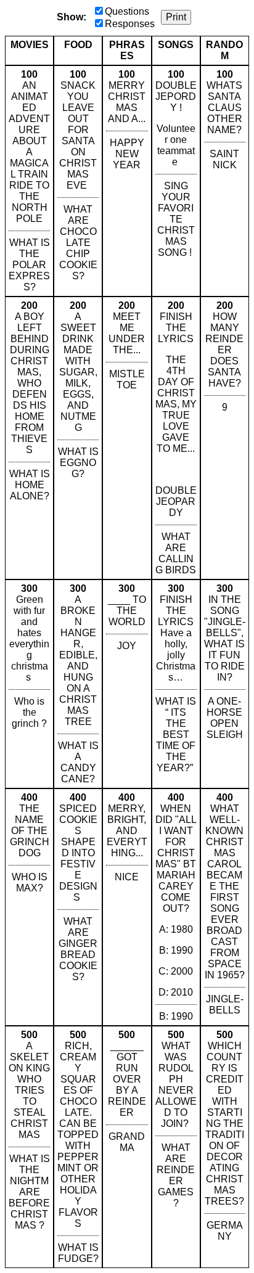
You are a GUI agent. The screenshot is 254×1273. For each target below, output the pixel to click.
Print (176, 17)
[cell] (29, 181)
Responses (130, 23)
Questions (127, 11)
